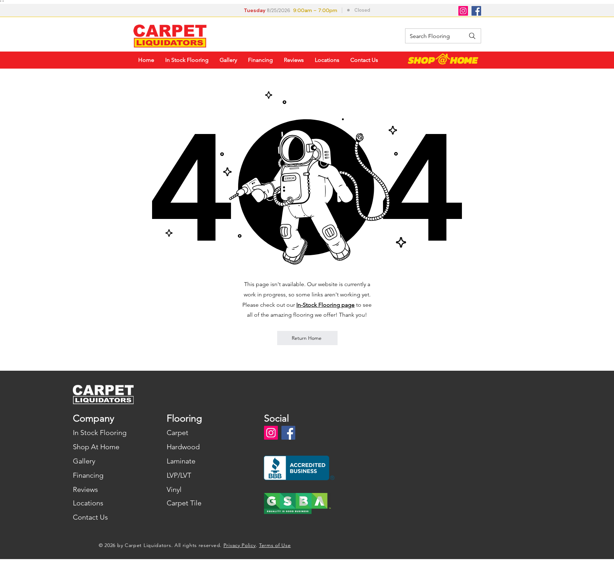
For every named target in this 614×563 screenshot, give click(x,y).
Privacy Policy (239, 545)
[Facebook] (476, 11)
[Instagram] (463, 11)
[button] (307, 11)
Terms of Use (275, 545)
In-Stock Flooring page (325, 304)
